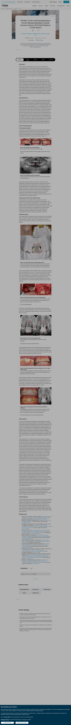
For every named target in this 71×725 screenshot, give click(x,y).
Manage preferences (5, 719)
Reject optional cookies (22, 722)
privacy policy (7, 717)
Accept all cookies (7, 722)
